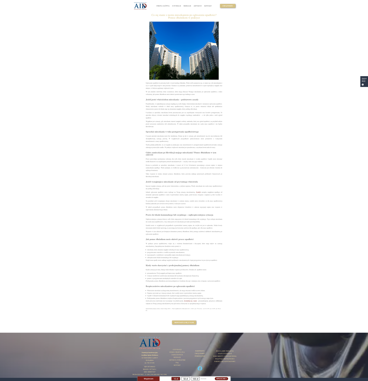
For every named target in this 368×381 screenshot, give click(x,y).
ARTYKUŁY (198, 6)
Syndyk (198, 192)
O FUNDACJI (176, 6)
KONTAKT (208, 6)
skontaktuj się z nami (190, 301)
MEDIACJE (187, 6)
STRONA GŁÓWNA (163, 6)
